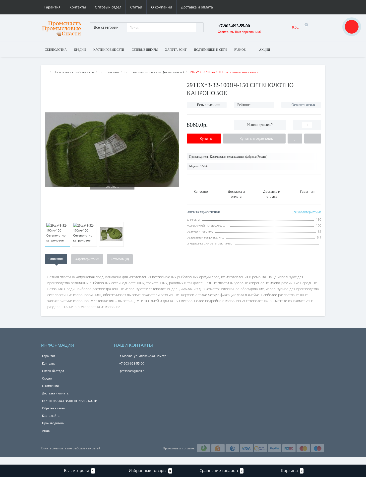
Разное (239, 49)
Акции (46, 430)
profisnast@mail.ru (132, 371)
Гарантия (52, 7)
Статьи (136, 7)
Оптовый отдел (108, 7)
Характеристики (87, 259)
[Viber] (133, 380)
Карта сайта (51, 416)
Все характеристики (306, 212)
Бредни (80, 49)
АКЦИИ (264, 49)
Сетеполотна (56, 49)
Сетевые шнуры (145, 49)
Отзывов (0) (120, 259)
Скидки (47, 378)
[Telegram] (125, 379)
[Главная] (46, 72)
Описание (56, 259)
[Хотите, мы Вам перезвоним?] (351, 26)
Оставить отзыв (303, 105)
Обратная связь (53, 408)
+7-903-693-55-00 (131, 363)
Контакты (77, 7)
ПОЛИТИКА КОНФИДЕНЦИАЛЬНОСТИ (69, 401)
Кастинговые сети (108, 49)
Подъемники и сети (210, 49)
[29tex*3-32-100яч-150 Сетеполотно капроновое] (112, 150)
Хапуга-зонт (175, 49)
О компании (161, 7)
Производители (53, 423)
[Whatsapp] (117, 378)
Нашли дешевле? (260, 125)
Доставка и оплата (197, 7)
